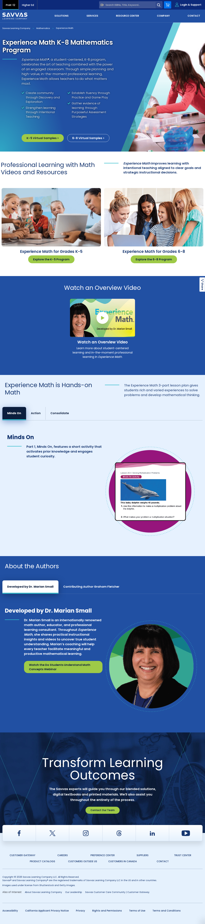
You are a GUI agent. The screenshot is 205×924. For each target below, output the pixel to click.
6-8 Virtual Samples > (88, 138)
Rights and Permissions (107, 910)
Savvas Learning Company (16, 28)
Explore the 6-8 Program (154, 259)
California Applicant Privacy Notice (47, 910)
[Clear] (102, 5)
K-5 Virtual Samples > (43, 138)
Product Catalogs (42, 861)
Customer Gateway (22, 855)
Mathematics (43, 28)
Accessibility (10, 910)
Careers (62, 855)
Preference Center (102, 855)
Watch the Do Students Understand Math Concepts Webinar (59, 667)
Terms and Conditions (166, 910)
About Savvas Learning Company (43, 892)
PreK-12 (10, 5)
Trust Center (182, 855)
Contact (163, 861)
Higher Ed (28, 5)
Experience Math (64, 28)
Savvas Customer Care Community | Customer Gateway (117, 892)
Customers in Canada (122, 861)
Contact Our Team (102, 810)
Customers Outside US (82, 861)
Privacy (80, 910)
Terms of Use (137, 910)
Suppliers (142, 855)
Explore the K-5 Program (51, 259)
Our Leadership (73, 892)
